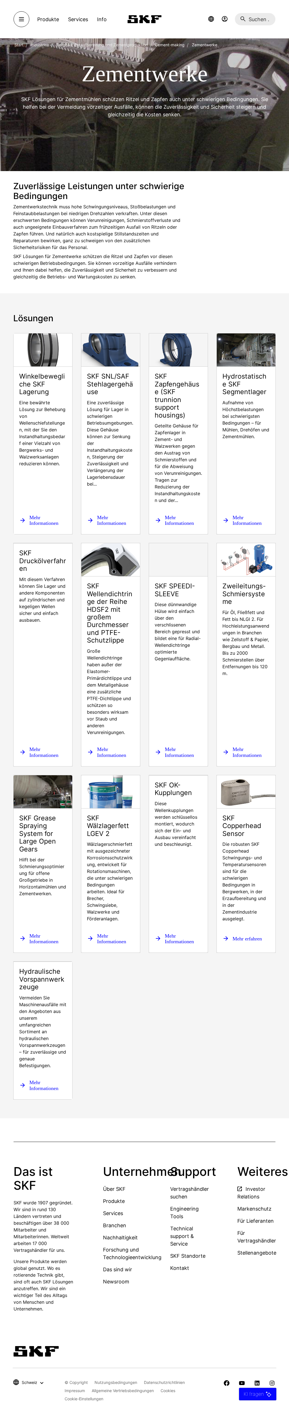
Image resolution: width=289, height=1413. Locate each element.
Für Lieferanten (255, 1221)
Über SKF (114, 1189)
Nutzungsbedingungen (116, 1382)
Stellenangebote (256, 1253)
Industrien (40, 44)
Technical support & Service (182, 1236)
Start (18, 44)
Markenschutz (254, 1209)
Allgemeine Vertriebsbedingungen (123, 1390)
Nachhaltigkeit (120, 1238)
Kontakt (179, 1268)
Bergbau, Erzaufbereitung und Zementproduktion (102, 44)
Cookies (168, 1390)
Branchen (114, 1225)
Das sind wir (117, 1269)
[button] (211, 19)
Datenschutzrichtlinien (164, 1382)
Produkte (114, 1201)
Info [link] (102, 19)
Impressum (75, 1390)
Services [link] (78, 19)
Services (113, 1213)
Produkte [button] (48, 19)
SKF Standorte (187, 1256)
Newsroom (116, 1282)
